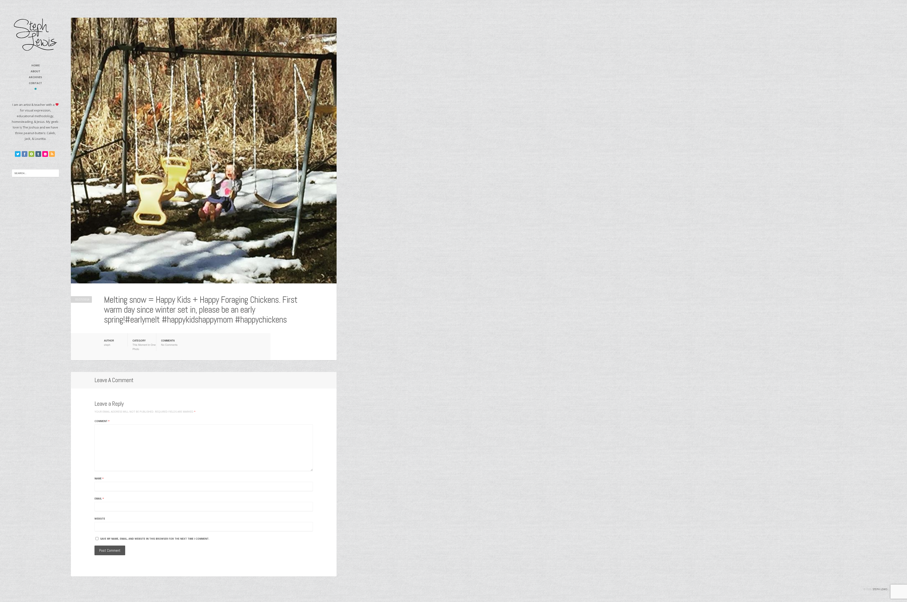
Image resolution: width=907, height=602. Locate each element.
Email (99, 498)
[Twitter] (18, 154)
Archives (35, 77)
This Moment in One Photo (144, 347)
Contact (35, 83)
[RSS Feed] (52, 154)
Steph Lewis (880, 589)
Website (99, 518)
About (35, 71)
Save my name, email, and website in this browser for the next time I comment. (154, 538)
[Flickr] (45, 154)
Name (98, 478)
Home (35, 65)
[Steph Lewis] (35, 34)
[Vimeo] (31, 154)
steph (107, 344)
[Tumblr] (38, 154)
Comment (101, 421)
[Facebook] (24, 154)
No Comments (169, 344)
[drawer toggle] (35, 89)
